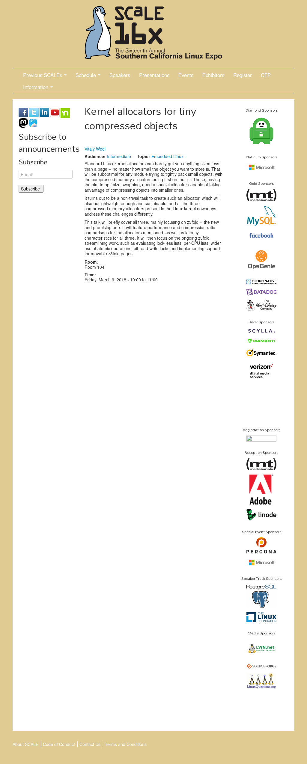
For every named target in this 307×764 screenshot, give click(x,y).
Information (36, 87)
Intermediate (119, 156)
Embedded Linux (167, 156)
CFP (266, 75)
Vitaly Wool (95, 149)
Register (242, 75)
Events (185, 75)
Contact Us (89, 744)
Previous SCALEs (43, 75)
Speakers (119, 75)
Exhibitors (213, 75)
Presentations (154, 75)
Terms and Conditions (126, 744)
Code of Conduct (59, 744)
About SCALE (25, 744)
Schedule (86, 75)
